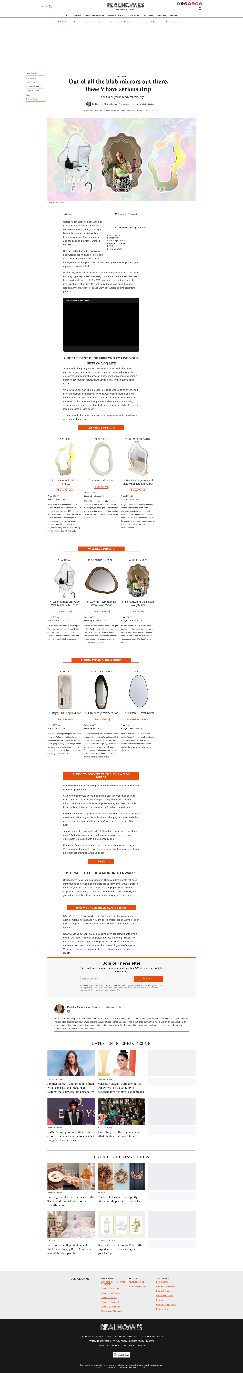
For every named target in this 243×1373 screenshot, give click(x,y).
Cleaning (76, 15)
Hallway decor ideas (174, 22)
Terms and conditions (100, 1341)
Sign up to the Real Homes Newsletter (113, 1283)
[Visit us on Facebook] (178, 3)
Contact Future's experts (119, 1336)
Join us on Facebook (110, 1307)
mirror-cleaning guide (89, 949)
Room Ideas (133, 15)
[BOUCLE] (64, 691)
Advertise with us (136, 1282)
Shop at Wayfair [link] (138, 490)
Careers (150, 1341)
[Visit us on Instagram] (193, 3)
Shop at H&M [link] (101, 487)
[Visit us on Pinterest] (185, 3)
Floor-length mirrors (33, 86)
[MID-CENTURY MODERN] (101, 580)
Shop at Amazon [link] (65, 490)
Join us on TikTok (109, 1298)
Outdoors (148, 15)
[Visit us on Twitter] (182, 3)
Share (69, 214)
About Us (138, 1336)
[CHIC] (138, 691)
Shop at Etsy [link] (65, 611)
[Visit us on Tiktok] (200, 3)
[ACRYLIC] (64, 459)
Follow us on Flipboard (111, 1311)
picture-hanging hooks (109, 887)
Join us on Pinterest (110, 1302)
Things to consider (33, 90)
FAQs (28, 94)
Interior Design (116, 15)
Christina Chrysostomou (106, 104)
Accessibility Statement (92, 1336)
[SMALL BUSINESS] (138, 580)
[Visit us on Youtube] (189, 3)
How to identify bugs (149, 22)
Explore (174, 15)
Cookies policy (136, 1341)
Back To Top (232, 1368)
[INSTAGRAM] (69, 1011)
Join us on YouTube (110, 1288)
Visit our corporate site (154, 1365)
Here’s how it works (152, 110)
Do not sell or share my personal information (121, 1346)
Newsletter (134, 214)
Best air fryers (162, 1300)
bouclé (54, 740)
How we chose (31, 99)
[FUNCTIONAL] (64, 580)
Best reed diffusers (164, 1295)
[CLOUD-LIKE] (101, 459)
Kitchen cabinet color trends (121, 22)
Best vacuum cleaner (165, 1286)
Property (161, 15)
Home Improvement (94, 15)
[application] (101, 324)
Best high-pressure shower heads (87, 22)
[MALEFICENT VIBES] (101, 691)
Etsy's (125, 380)
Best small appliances (166, 1305)
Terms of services (110, 986)
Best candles (162, 1309)
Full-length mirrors (117, 241)
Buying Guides (151, 104)
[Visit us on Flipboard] (196, 3)
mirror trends (81, 272)
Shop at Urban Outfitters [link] (138, 719)
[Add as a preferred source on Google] (121, 1355)
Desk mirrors (31, 78)
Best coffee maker (164, 1291)
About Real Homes (137, 1286)
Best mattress (162, 1282)
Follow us (121, 214)
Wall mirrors (31, 82)
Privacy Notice (153, 986)
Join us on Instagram (110, 1293)
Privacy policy (120, 1341)
